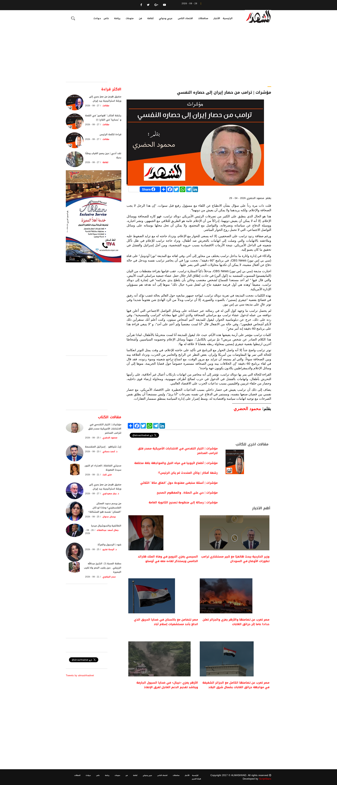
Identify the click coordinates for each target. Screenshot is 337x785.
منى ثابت (107, 475)
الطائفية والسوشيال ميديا (106, 526)
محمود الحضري (110, 438)
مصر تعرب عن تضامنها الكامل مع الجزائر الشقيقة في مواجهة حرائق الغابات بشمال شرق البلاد (235, 685)
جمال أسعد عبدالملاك (107, 530)
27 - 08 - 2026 (92, 106)
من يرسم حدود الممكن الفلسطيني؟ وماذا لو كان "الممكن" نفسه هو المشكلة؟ (104, 507)
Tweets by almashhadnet (80, 675)
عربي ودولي (165, 18)
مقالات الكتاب (109, 417)
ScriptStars (265, 778)
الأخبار (216, 18)
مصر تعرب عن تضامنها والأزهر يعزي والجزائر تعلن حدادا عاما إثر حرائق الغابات (236, 622)
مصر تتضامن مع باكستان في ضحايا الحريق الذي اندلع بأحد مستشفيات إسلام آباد (166, 622)
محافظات (203, 18)
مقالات (106, 106)
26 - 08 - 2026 (89, 531)
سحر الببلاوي (109, 577)
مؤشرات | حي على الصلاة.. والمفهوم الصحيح (187, 492)
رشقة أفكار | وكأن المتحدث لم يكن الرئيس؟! (188, 473)
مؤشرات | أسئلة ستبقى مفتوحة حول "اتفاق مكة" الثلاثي (179, 483)
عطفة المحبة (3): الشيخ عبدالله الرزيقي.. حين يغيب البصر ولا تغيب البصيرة (102, 567)
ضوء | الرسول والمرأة (109, 544)
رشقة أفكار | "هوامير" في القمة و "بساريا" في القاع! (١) (103, 117)
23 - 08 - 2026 (92, 451)
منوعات (130, 18)
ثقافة (150, 18)
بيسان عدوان (109, 517)
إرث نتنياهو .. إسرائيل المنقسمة (103, 447)
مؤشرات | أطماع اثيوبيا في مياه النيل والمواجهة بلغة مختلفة (176, 463)
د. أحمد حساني (110, 451)
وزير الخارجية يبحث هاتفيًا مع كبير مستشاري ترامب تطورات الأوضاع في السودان (235, 559)
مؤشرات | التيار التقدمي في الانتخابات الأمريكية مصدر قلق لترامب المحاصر (178, 451)
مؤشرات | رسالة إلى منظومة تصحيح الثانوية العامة (183, 502)
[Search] (73, 18)
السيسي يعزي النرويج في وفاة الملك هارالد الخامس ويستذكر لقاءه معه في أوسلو (168, 559)
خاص (106, 18)
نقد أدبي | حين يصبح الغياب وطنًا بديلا (103, 155)
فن (140, 18)
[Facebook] (141, 5)
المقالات (77, 775)
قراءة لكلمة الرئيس (110, 134)
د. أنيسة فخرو (110, 549)
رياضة (117, 18)
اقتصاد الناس (185, 18)
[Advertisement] (168, 55)
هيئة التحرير (196, 778)
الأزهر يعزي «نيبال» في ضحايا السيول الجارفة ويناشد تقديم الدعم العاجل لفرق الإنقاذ (167, 685)
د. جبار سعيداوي (111, 493)
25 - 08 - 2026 (92, 438)
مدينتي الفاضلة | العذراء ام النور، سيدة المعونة (102, 467)
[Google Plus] (156, 5)
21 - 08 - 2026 (92, 475)
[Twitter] (148, 5)
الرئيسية (228, 18)
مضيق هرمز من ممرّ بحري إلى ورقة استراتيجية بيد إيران (105, 98)
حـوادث (97, 18)
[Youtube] (164, 5)
